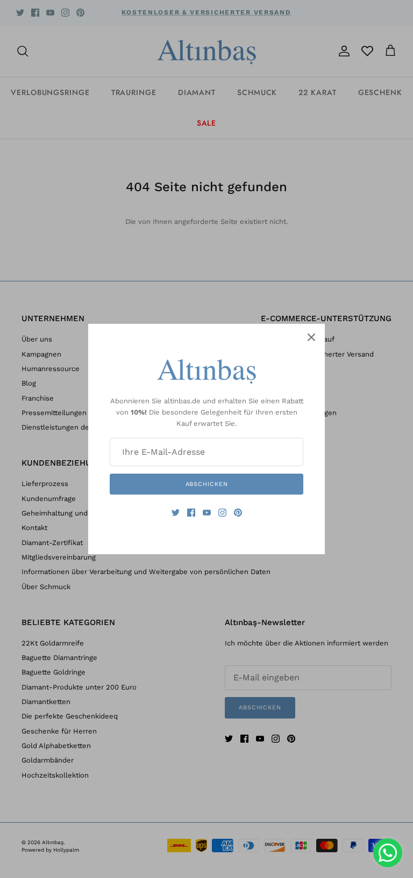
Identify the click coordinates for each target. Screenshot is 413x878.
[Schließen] (311, 337)
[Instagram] (222, 513)
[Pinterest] (238, 513)
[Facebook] (191, 513)
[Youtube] (207, 513)
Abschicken (207, 484)
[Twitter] (176, 513)
